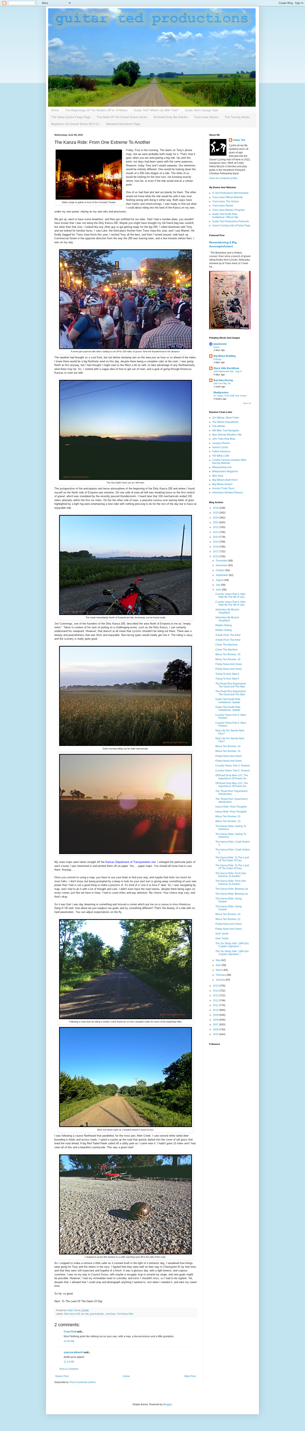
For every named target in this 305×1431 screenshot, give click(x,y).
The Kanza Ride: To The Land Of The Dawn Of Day (232, 859)
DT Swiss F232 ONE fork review (230, 395)
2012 (216, 1000)
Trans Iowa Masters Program (228, 210)
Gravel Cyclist (220, 447)
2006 (216, 1029)
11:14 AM (69, 1361)
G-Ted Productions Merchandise (230, 193)
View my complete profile (223, 178)
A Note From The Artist (227, 635)
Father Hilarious (221, 451)
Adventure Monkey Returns (227, 492)
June (219, 589)
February (221, 975)
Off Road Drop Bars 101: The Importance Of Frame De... (231, 777)
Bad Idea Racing (223, 380)
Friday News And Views (228, 664)
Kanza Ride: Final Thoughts (231, 806)
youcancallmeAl (73, 1352)
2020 (216, 537)
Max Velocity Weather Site (227, 434)
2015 (216, 985)
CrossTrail (70, 1331)
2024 (216, 517)
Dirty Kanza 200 (72, 1314)
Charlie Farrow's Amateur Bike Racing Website (229, 461)
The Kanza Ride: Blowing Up (231, 888)
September (222, 575)
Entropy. (218, 359)
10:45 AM (69, 1341)
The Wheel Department (225, 422)
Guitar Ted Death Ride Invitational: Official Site (225, 215)
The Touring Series (237, 117)
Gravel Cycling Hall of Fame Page (231, 225)
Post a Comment (69, 1369)
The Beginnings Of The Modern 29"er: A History (96, 110)
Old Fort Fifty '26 (222, 383)
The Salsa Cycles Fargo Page (70, 117)
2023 (216, 522)
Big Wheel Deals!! (222, 484)
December (222, 560)
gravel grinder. (97, 1314)
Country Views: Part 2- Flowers (232, 765)
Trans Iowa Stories (206, 117)
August (220, 580)
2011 (216, 1005)
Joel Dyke (111, 1314)
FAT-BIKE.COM (220, 455)
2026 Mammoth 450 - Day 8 (228, 371)
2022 (216, 527)
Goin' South (221, 933)
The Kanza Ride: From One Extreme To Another (230, 875)
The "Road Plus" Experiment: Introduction (231, 792)
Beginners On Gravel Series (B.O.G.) (75, 124)
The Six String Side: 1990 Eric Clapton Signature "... (232, 945)
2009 (216, 1015)
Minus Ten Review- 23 (227, 816)
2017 (216, 551)
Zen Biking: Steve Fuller (225, 417)
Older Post (190, 1376)
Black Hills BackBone (226, 368)
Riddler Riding (223, 625)
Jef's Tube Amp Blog (223, 438)
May (218, 960)
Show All (247, 403)
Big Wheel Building (224, 356)
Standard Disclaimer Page (123, 124)
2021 (216, 532)
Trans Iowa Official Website (227, 197)
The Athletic (218, 426)
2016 (216, 556)
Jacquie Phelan (221, 443)
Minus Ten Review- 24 (227, 746)
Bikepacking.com (222, 467)
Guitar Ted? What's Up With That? (156, 110)
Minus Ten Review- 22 (227, 914)
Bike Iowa (217, 475)
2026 (216, 507)
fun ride (85, 1314)
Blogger (167, 1404)
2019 (216, 541)
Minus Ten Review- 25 (227, 654)
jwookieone (220, 344)
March (219, 970)
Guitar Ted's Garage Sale (201, 110)
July (218, 584)
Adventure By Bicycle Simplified (227, 611)
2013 (216, 995)
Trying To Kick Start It (227, 673)
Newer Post (61, 1376)
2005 (216, 1034)
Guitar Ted (239, 140)
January (221, 979)
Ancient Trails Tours (223, 488)
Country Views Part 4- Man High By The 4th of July (230, 595)
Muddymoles (221, 392)
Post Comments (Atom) (83, 1382)
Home (55, 110)
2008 (216, 1019)
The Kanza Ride (125, 1314)
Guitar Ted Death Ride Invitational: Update (227, 701)
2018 (216, 546)
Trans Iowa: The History (225, 201)
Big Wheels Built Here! (225, 479)
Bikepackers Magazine (225, 471)
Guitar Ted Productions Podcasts (230, 221)
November (222, 565)
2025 (216, 512)
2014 (216, 990)
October (220, 570)
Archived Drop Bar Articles (171, 117)
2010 (216, 1010)
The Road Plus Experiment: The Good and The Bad (230, 685)
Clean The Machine (226, 644)
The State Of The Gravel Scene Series (122, 117)
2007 (216, 1024)
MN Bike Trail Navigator (225, 430)
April (219, 965)
